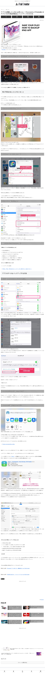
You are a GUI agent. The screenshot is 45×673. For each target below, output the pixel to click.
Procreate (4, 49)
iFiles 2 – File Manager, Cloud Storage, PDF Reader (20, 461)
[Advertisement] (11, 590)
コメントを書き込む (22, 662)
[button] (42, 345)
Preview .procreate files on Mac (8, 444)
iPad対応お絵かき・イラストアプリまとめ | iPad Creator (18, 574)
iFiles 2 (12, 456)
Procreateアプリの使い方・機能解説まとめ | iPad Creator (18, 568)
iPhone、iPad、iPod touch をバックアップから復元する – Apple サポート (17, 268)
